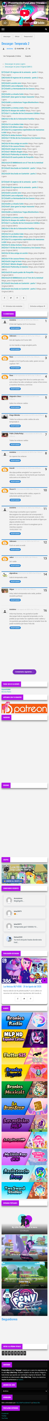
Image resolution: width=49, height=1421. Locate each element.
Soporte (28, 56)
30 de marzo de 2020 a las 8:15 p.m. (30, 573)
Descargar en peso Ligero (15, 64)
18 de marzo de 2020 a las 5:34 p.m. (26, 557)
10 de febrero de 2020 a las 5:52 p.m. (29, 508)
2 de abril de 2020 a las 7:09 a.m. (25, 589)
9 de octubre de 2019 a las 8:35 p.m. (32, 415)
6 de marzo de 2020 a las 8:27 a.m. (28, 541)
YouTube (5, 1418)
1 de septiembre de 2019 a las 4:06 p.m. (27, 357)
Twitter (4, 1416)
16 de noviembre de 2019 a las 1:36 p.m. (30, 452)
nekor (11, 557)
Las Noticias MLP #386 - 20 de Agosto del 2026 (22, 986)
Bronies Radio (6, 692)
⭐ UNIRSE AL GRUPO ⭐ (13, 881)
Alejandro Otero (15, 396)
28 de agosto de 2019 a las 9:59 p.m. (29, 336)
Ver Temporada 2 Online (12, 56)
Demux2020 (18, 937)
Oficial (17, 36)
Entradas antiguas (37, 306)
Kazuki (12, 468)
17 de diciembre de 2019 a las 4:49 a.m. (28, 468)
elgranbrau (13, 573)
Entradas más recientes (13, 306)
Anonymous (18, 898)
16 (29, 49)
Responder (15, 328)
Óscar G (12, 489)
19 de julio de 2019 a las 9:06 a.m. (28, 320)
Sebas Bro (36, 1403)
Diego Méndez (14, 415)
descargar (6, 36)
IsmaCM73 (18, 911)
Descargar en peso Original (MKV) (18, 67)
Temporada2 (28, 36)
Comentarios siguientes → (24, 672)
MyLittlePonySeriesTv (23, 1403)
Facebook (5, 1413)
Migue (11, 589)
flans (11, 357)
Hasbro (20, 1380)
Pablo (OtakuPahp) (16, 433)
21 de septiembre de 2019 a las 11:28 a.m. (27, 375)
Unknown (12, 336)
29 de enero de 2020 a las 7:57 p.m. (27, 489)
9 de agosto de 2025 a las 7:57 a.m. (28, 609)
